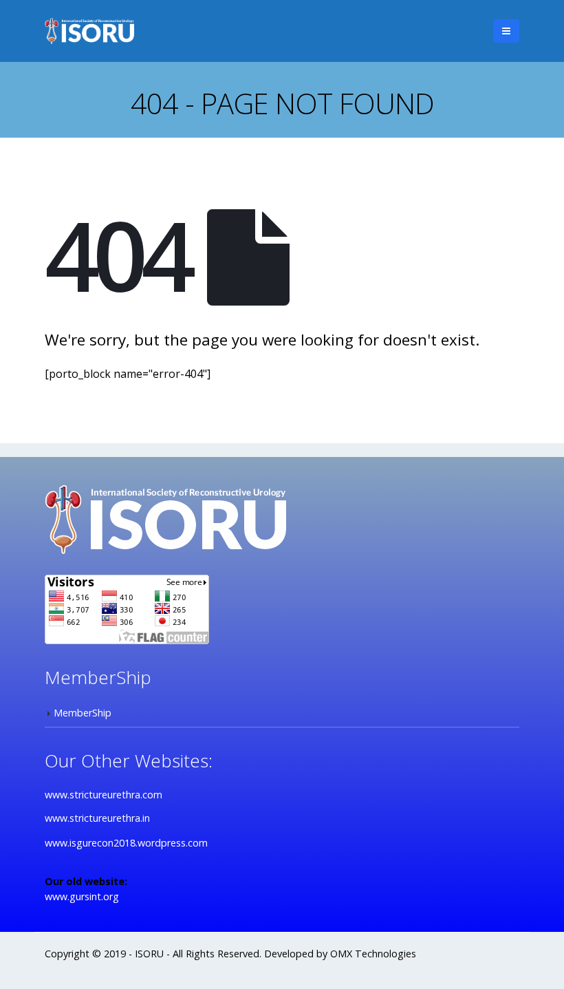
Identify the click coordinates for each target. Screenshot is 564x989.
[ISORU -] (89, 30)
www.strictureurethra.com (103, 794)
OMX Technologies (373, 953)
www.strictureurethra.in (97, 818)
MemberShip (82, 712)
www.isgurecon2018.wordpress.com (126, 842)
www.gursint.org (82, 896)
